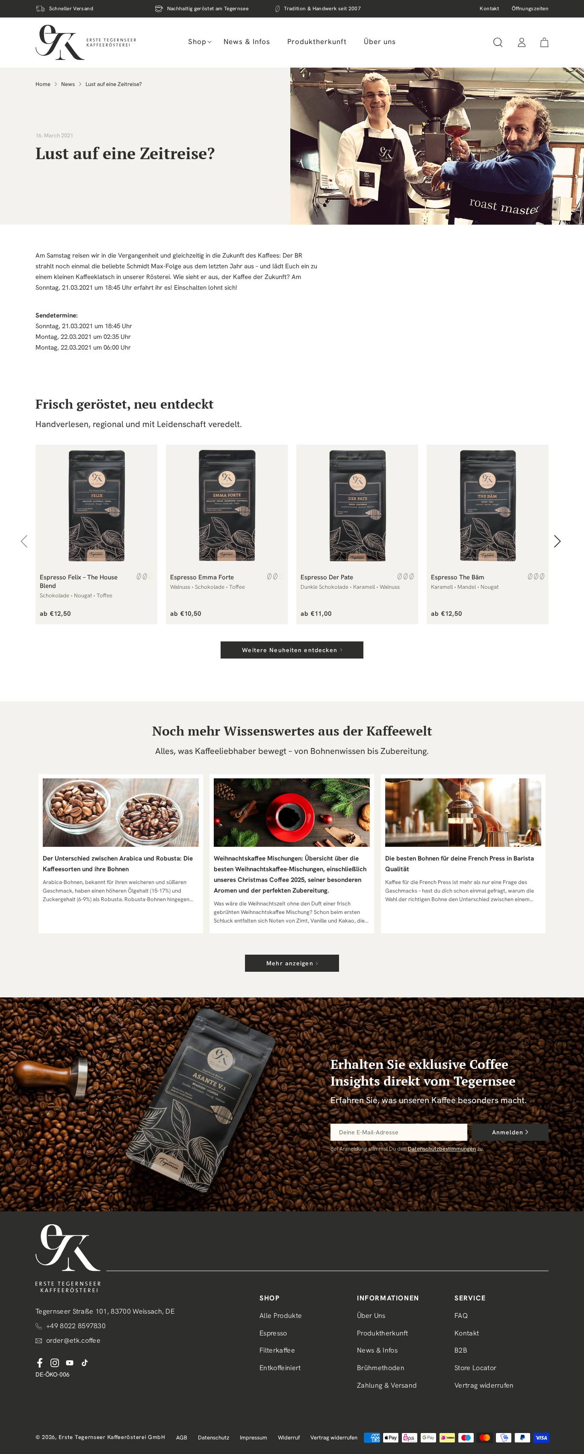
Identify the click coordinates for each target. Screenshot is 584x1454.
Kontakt (489, 8)
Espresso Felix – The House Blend (79, 581)
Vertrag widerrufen (484, 1385)
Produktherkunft (382, 1333)
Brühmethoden (380, 1368)
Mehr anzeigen (289, 963)
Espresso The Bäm (457, 577)
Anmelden (508, 1132)
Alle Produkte (281, 1315)
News (68, 84)
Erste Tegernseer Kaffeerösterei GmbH (112, 1437)
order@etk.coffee (73, 1340)
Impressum (253, 1437)
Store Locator (475, 1368)
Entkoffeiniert (280, 1368)
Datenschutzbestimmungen (442, 1148)
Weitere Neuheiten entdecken (289, 650)
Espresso (273, 1333)
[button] (197, 41)
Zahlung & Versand (387, 1385)
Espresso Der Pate (327, 577)
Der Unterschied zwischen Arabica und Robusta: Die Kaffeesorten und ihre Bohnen (118, 863)
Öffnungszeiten (530, 8)
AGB (181, 1437)
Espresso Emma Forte (202, 577)
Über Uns (371, 1315)
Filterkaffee (277, 1350)
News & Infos (377, 1350)
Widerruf (289, 1437)
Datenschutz (213, 1437)
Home (42, 84)
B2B (460, 1350)
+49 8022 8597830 (76, 1325)
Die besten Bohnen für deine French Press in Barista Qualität (459, 863)
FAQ (461, 1315)
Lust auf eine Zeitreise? (114, 84)
